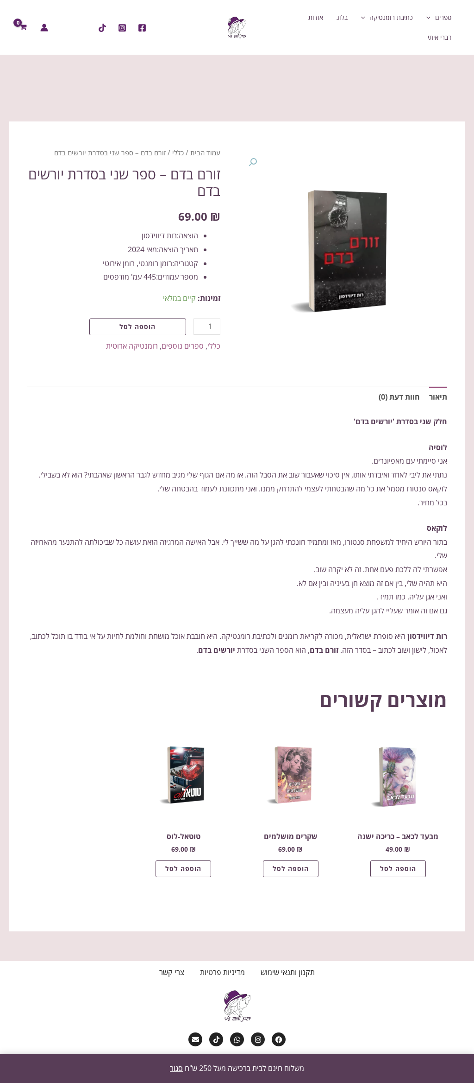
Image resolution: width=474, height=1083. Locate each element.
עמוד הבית (205, 152)
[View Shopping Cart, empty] (23, 27)
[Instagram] (122, 28)
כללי (178, 152)
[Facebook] (142, 28)
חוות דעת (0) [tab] (399, 397)
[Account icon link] (44, 28)
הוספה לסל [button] (398, 868)
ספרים (443, 17)
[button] (430, 17)
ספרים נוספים (183, 346)
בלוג (342, 17)
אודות (315, 17)
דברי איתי (439, 37)
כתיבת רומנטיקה (391, 17)
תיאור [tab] (438, 397)
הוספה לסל (137, 326)
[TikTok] (102, 28)
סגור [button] (176, 1068)
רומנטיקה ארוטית (132, 346)
